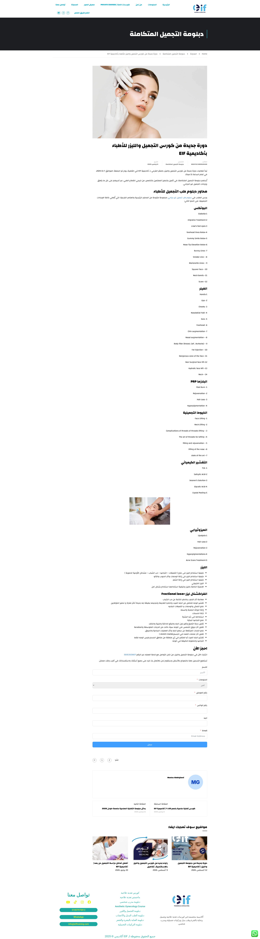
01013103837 (130, 654)
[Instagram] (82, 902)
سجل (149, 745)
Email (204, 731)
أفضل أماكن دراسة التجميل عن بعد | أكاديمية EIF (110, 865)
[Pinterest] (94, 760)
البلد (205, 718)
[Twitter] (102, 760)
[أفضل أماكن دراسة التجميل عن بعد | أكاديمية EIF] (110, 848)
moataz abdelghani (199, 164)
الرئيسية (166, 5)
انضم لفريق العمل (82, 13)
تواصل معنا (60, 5)
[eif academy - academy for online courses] (199, 8)
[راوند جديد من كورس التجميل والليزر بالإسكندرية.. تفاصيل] (150, 848)
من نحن (139, 5)
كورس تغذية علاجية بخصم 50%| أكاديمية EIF (174, 808)
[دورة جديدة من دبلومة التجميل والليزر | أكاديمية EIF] (189, 848)
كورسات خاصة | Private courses (115, 5)
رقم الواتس (202, 705)
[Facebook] (109, 760)
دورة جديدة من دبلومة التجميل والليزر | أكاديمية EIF (192, 865)
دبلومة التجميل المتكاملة (174, 54)
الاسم (204, 667)
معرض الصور (89, 5)
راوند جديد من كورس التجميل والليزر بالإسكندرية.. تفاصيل (151, 865)
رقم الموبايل (201, 693)
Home (204, 54)
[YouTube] (68, 902)
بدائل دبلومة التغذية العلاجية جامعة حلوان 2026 (124, 808)
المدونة (74, 5)
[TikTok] (75, 902)
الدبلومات (152, 5)
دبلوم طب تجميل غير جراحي (180, 197)
